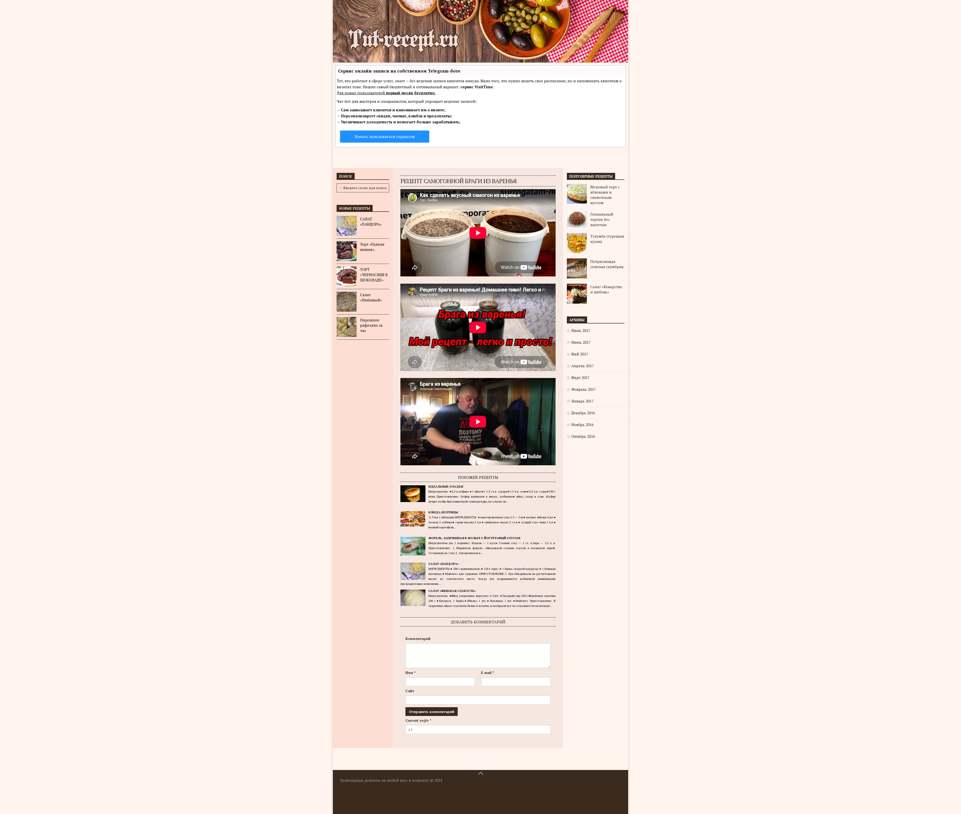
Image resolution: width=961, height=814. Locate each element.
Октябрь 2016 (583, 436)
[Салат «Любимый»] (347, 302)
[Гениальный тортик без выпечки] (577, 219)
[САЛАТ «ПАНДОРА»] (347, 226)
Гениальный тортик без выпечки (601, 219)
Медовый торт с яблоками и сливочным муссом (605, 194)
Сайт (409, 690)
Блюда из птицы (443, 512)
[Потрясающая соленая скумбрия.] (577, 268)
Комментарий (417, 638)
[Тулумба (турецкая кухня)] (577, 243)
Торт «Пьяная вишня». (372, 247)
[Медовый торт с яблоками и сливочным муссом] (577, 194)
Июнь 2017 (581, 342)
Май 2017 (579, 353)
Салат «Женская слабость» (452, 591)
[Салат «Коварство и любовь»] (577, 294)
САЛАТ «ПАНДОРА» (443, 564)
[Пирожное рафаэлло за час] (347, 327)
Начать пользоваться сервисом (385, 136)
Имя (410, 672)
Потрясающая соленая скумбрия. (607, 264)
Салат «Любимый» (371, 297)
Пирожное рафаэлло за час (371, 325)
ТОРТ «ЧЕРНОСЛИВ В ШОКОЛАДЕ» (374, 274)
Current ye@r (418, 720)
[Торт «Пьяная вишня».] (347, 251)
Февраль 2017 (583, 389)
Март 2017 (580, 377)
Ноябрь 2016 (582, 424)
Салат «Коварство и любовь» (606, 289)
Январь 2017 (582, 400)
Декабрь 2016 (583, 412)
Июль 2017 (580, 330)
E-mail (487, 672)
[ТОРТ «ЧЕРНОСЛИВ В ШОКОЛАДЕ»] (347, 276)
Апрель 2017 (582, 365)
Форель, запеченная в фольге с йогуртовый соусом (474, 538)
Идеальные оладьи (445, 486)
